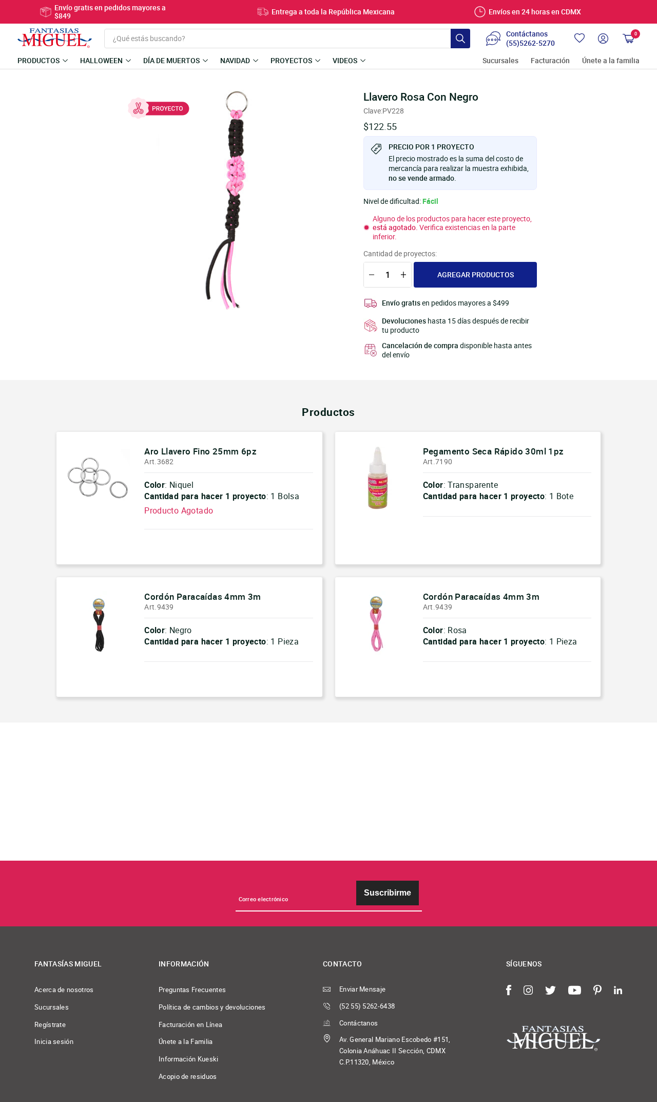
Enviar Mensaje (362, 989)
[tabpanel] (231, 201)
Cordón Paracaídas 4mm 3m (202, 596)
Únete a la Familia (186, 1041)
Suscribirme (387, 892)
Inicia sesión (53, 1041)
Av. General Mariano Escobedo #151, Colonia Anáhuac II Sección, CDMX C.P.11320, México (395, 1050)
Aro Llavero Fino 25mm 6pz (200, 451)
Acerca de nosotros (64, 989)
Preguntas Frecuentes (192, 989)
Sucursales (500, 60)
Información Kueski (189, 1058)
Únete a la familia (611, 60)
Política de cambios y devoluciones (212, 1007)
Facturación (550, 60)
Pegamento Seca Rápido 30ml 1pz (493, 451)
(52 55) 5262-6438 (367, 1006)
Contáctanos (358, 1023)
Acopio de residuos (188, 1076)
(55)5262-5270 (530, 43)
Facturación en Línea (190, 1024)
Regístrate (50, 1024)
